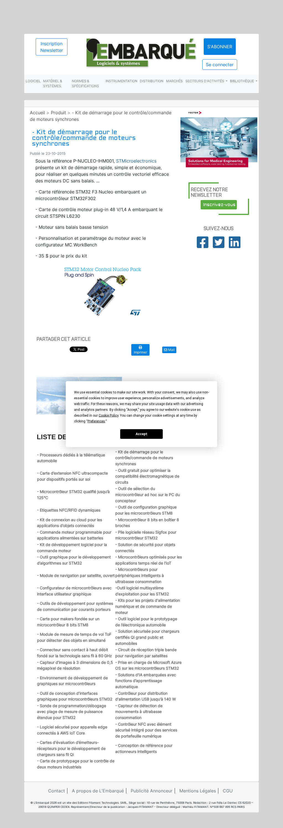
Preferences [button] (96, 421)
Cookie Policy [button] (108, 415)
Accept (141, 434)
